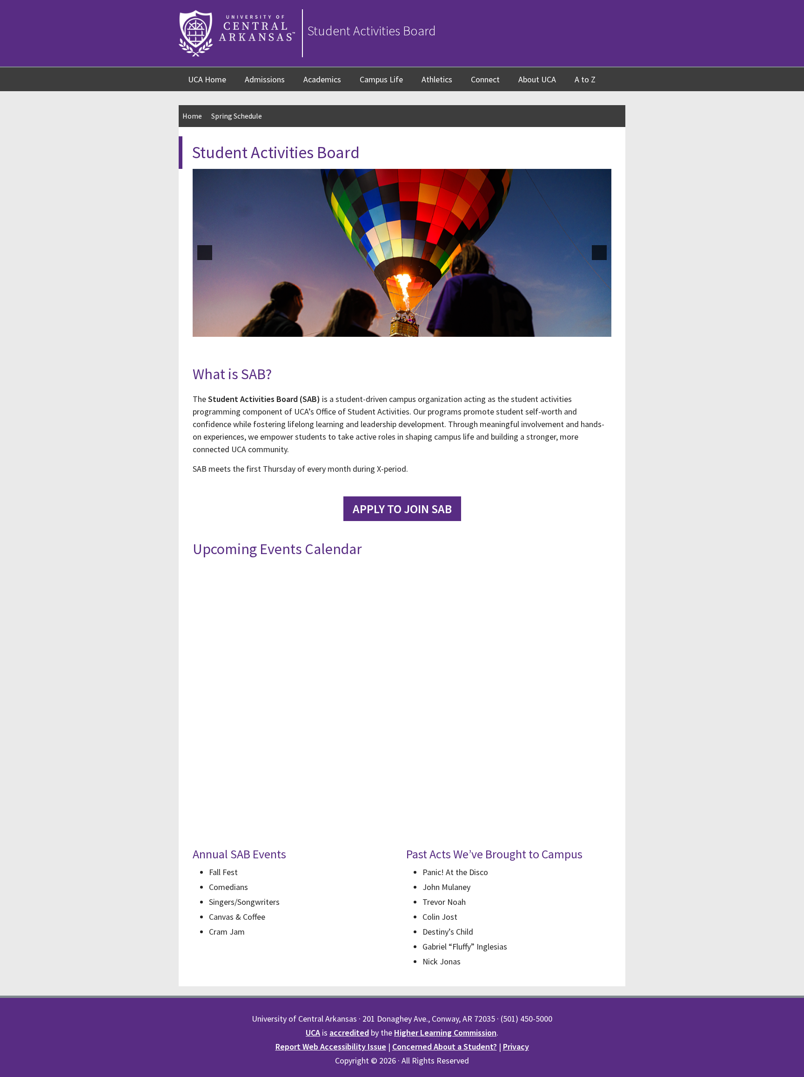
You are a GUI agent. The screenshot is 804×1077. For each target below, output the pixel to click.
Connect (485, 79)
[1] (372, 328)
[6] (421, 328)
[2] (382, 328)
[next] (599, 252)
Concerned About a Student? (444, 1046)
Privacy (516, 1046)
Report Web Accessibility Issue (330, 1046)
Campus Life (381, 79)
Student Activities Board (372, 30)
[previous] (204, 252)
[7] (431, 328)
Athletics (437, 79)
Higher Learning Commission (445, 1032)
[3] (392, 328)
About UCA (537, 79)
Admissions (265, 79)
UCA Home (207, 79)
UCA (313, 1032)
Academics (322, 79)
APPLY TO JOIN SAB (402, 508)
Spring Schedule (236, 115)
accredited (349, 1032)
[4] (402, 328)
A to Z (585, 79)
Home (192, 115)
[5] (412, 328)
